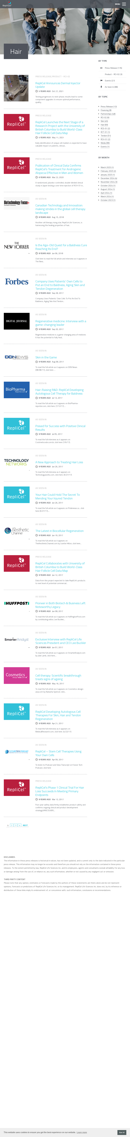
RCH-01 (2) (105, 139)
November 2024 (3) (109, 181)
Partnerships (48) (108, 113)
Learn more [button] (82, 1132)
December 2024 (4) (109, 178)
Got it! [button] (122, 1132)
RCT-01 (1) (105, 132)
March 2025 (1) (107, 167)
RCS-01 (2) (105, 128)
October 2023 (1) (108, 200)
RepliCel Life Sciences (7, 4)
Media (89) (105, 142)
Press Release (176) (113, 67)
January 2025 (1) (108, 174)
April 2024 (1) (106, 192)
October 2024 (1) (108, 185)
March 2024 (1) (107, 196)
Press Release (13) (109, 106)
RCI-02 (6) (105, 117)
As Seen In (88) (111, 86)
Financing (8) (106, 110)
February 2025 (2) (108, 170)
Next (25, 825)
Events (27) (110, 80)
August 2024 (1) (108, 189)
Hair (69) (104, 124)
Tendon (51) (106, 135)
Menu (117, 4)
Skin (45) (104, 121)
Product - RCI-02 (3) (113, 74)
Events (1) (105, 146)
